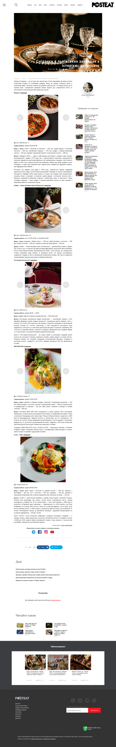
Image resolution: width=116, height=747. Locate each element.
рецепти (72, 5)
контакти (18, 714)
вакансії (18, 718)
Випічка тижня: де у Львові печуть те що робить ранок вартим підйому (80, 673)
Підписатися (94, 710)
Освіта (66, 5)
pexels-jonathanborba (66, 525)
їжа (35, 5)
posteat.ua (45, 528)
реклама (18, 716)
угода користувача (21, 705)
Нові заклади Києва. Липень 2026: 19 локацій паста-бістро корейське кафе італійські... (35, 673)
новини (29, 5)
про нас (17, 703)
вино (45, 5)
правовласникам (20, 710)
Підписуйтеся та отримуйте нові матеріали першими (76, 706)
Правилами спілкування (49, 739)
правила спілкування (22, 708)
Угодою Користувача (36, 739)
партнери (18, 712)
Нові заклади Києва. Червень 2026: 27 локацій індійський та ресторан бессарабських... (58, 673)
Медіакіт (79, 5)
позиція (59, 5)
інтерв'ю (52, 5)
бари (40, 5)
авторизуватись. (56, 600)
